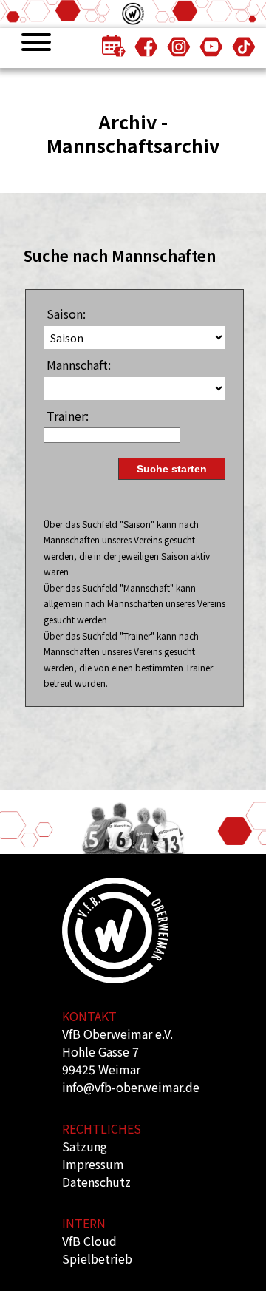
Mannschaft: (79, 364)
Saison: (66, 313)
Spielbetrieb (97, 1258)
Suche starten (172, 469)
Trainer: (68, 415)
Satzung (84, 1146)
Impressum (93, 1164)
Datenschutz (96, 1181)
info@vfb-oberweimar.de (131, 1087)
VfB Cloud (89, 1241)
